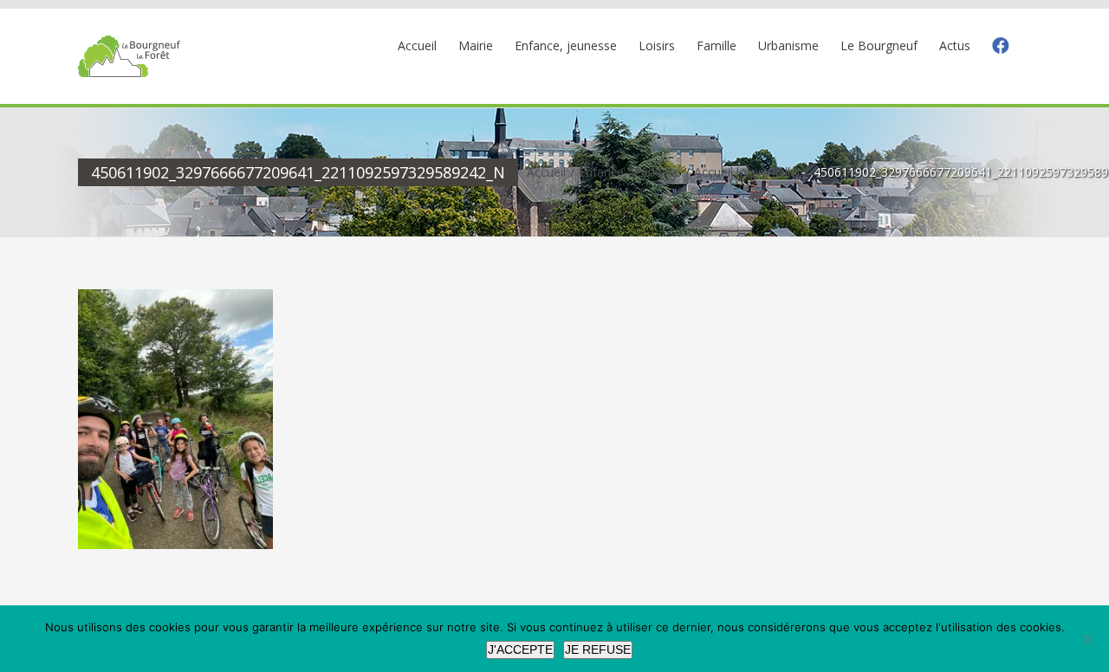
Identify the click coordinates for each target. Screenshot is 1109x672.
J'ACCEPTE (520, 649)
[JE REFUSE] (1087, 639)
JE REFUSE (598, 649)
